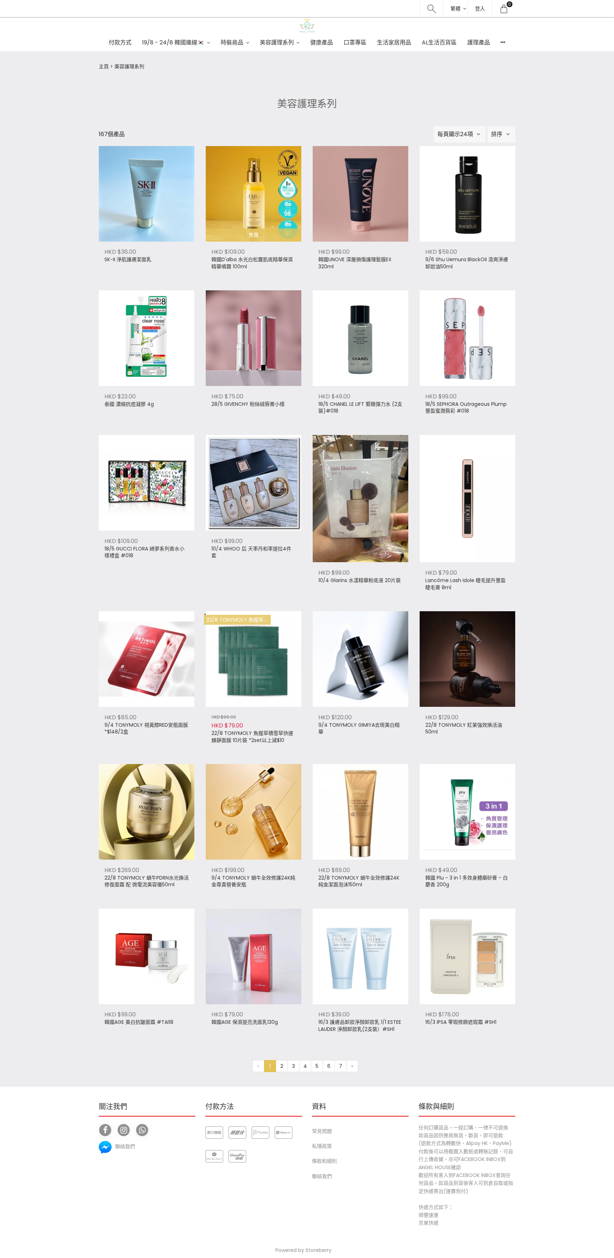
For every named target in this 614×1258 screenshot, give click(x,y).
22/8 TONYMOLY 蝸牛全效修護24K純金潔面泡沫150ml (358, 881)
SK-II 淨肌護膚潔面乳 (127, 259)
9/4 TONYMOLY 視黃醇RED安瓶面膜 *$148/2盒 (146, 729)
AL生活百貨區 (439, 42)
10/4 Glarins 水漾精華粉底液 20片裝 (359, 580)
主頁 (104, 66)
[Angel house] (307, 25)
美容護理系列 (277, 42)
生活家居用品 (394, 42)
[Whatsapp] (142, 1130)
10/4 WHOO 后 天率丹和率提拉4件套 (251, 552)
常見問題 (322, 1131)
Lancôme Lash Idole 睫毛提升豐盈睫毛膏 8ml (465, 584)
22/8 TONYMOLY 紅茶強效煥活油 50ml (463, 729)
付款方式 (120, 42)
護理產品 (478, 42)
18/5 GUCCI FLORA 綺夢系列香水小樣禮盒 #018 (144, 552)
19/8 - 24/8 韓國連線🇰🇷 (173, 42)
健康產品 (321, 42)
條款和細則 (324, 1161)
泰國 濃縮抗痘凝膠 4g (129, 404)
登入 (480, 8)
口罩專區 (355, 42)
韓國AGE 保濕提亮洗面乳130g (244, 1022)
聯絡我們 (322, 1176)
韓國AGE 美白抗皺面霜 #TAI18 (138, 1022)
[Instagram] (123, 1130)
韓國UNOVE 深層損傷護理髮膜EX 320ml (355, 263)
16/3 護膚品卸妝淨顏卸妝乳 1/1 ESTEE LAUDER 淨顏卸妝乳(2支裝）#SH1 (359, 1026)
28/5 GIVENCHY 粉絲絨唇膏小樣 (248, 404)
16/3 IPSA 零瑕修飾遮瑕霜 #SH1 (460, 1022)
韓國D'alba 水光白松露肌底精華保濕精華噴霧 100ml (252, 263)
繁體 (455, 8)
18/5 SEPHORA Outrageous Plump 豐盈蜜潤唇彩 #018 (466, 408)
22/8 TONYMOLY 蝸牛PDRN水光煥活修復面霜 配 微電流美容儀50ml (146, 881)
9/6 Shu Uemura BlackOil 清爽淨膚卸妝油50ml (466, 263)
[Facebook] (105, 1130)
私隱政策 (322, 1146)
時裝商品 (232, 42)
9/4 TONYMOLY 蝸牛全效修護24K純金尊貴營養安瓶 (253, 881)
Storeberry (319, 1250)
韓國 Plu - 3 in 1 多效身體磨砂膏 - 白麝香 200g (466, 881)
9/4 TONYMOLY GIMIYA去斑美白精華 (359, 729)
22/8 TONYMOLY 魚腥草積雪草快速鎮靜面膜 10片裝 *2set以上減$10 (252, 737)
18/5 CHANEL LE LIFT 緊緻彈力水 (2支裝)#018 (360, 408)
